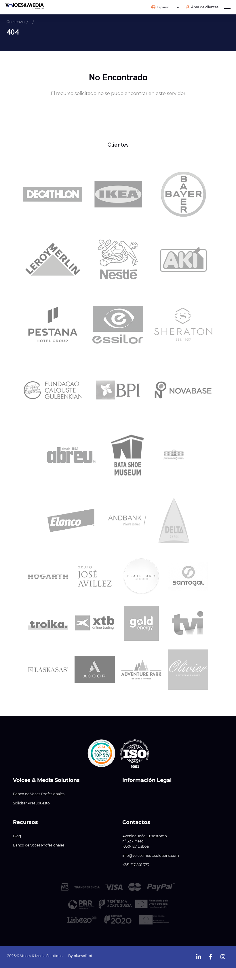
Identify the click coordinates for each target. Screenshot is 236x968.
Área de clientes (204, 7)
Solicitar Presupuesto (31, 803)
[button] (101, 753)
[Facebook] (210, 955)
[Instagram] (222, 955)
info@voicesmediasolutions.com (150, 855)
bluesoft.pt (83, 956)
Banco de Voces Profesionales (38, 794)
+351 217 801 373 (135, 865)
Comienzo (15, 21)
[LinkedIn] (198, 955)
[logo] (24, 7)
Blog (17, 836)
